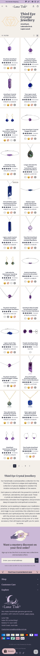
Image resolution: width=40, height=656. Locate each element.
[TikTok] (38, 2)
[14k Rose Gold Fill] (11, 68)
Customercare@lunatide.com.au (14, 629)
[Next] (29, 466)
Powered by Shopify (25, 644)
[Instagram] (35, 2)
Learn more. (29, 614)
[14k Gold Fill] (8, 68)
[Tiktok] (23, 653)
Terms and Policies (20, 648)
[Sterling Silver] (4, 68)
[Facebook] (32, 2)
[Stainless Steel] (14, 68)
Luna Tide (16, 644)
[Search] (6, 6)
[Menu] (2, 6)
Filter (6, 35)
